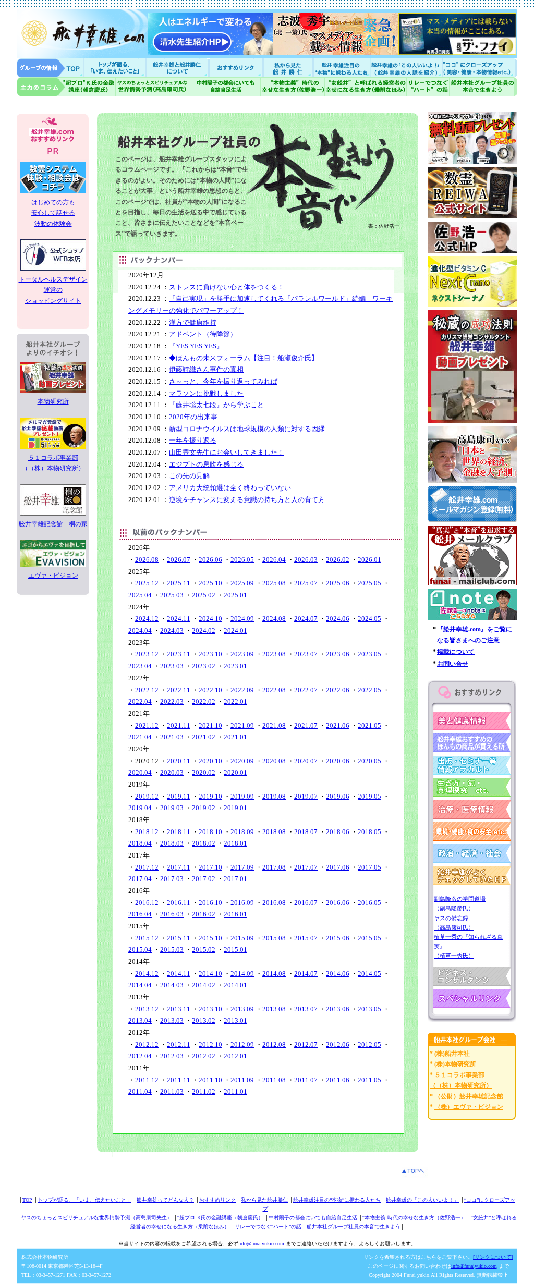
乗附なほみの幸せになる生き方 (365, 86)
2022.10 (210, 690)
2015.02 (203, 949)
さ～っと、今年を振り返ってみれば (223, 381)
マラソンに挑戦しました (206, 393)
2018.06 (337, 832)
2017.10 (210, 867)
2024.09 (242, 618)
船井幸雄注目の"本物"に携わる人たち (340, 67)
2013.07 (306, 1009)
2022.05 (369, 690)
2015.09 (242, 938)
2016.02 (203, 914)
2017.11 (178, 867)
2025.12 (147, 583)
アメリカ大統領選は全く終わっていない (230, 488)
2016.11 (178, 903)
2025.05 (369, 583)
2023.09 (242, 654)
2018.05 (369, 832)
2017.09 (242, 867)
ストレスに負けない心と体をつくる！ (226, 287)
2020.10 (210, 761)
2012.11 (178, 1044)
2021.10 (210, 725)
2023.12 (147, 654)
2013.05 (369, 1009)
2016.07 (306, 903)
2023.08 (274, 654)
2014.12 (147, 973)
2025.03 (172, 595)
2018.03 (172, 843)
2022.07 (306, 690)
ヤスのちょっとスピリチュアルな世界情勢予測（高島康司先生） (96, 1217)
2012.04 (140, 1056)
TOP (27, 1200)
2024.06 (337, 618)
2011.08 (274, 1080)
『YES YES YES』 (196, 346)
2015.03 (172, 949)
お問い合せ (452, 663)
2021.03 (172, 737)
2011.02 (203, 1091)
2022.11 (178, 690)
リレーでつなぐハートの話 (427, 86)
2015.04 (140, 949)
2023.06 (337, 654)
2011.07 (306, 1080)
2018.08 (274, 832)
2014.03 (172, 985)
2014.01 (235, 985)
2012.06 (337, 1044)
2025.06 (337, 583)
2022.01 (235, 701)
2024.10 (210, 618)
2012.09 (242, 1044)
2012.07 (306, 1044)
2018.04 (140, 843)
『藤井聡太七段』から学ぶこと (216, 405)
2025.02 (203, 595)
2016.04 (140, 914)
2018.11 (178, 832)
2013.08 (274, 1009)
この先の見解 (189, 476)
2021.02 (203, 737)
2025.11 (178, 583)
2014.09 (242, 973)
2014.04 (140, 985)
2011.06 (337, 1080)
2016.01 (235, 914)
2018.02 (203, 843)
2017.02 (203, 879)
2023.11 (178, 654)
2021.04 (140, 737)
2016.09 (242, 903)
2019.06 (337, 796)
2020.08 (274, 761)
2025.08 (274, 583)
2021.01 (235, 737)
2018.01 (235, 843)
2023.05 (369, 654)
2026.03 (306, 560)
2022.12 (147, 690)
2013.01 (235, 1020)
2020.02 (203, 772)
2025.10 (210, 583)
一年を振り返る (192, 440)
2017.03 (172, 879)
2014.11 (178, 973)
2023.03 (172, 666)
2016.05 (369, 903)
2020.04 (140, 772)
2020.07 (306, 761)
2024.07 (306, 618)
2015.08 (274, 938)
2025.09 (242, 583)
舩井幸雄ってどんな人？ (165, 1200)
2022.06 (337, 690)
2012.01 (235, 1056)
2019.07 (306, 796)
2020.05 (369, 761)
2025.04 (140, 595)
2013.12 (147, 1009)
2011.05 (369, 1080)
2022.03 (172, 701)
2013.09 (242, 1009)
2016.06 (337, 903)
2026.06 (210, 560)
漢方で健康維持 (192, 322)
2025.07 (306, 583)
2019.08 (274, 796)
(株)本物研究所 (455, 1064)
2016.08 (274, 903)
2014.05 (369, 973)
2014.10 (210, 973)
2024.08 (274, 618)
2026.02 (337, 560)
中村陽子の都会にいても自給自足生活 (226, 86)
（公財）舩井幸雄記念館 (468, 1096)
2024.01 (235, 630)
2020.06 (337, 761)
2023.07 (306, 654)
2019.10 (210, 796)
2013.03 (172, 1020)
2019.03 (172, 808)
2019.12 (147, 796)
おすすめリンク (237, 67)
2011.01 (235, 1091)
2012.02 (203, 1056)
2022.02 (203, 701)
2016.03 (172, 914)
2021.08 (274, 725)
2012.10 (210, 1044)
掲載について (456, 651)
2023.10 (210, 654)
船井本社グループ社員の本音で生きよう (353, 1226)
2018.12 (147, 832)
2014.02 (203, 985)
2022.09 (242, 690)
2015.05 (369, 938)
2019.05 (369, 796)
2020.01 (235, 772)
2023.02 (203, 666)
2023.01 (235, 666)
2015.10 (210, 938)
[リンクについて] (493, 1257)
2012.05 (369, 1044)
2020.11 (178, 761)
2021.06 (337, 725)
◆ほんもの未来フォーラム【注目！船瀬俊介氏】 (243, 358)
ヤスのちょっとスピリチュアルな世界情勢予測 (153, 86)
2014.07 (306, 973)
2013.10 (210, 1009)
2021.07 (306, 725)
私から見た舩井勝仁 (288, 67)
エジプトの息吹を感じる (206, 464)
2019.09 (242, 796)
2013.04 (140, 1020)
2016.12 (147, 903)
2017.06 (337, 867)
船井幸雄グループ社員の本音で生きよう (483, 86)
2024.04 (140, 630)
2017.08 (274, 867)
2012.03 (172, 1056)
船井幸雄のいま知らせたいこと (115, 67)
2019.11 (178, 796)
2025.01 (235, 595)
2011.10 (210, 1080)
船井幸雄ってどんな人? (178, 67)
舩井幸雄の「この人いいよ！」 (422, 1200)
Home (50, 67)
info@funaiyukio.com (261, 1243)
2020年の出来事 (193, 417)
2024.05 (369, 618)
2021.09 (242, 725)
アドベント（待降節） (203, 334)
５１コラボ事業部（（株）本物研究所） (53, 463)
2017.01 (235, 879)
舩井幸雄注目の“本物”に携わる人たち (337, 1200)
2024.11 (178, 618)
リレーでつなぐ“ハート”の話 (268, 1226)
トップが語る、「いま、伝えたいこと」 (84, 1200)
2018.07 (306, 832)
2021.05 (369, 725)
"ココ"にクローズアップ (479, 67)
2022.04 (140, 701)
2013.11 (178, 1009)
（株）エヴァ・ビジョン (468, 1106)
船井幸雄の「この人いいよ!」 (405, 67)
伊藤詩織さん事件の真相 (206, 369)
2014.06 (337, 973)
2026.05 (242, 560)
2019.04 (140, 808)
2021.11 (178, 725)
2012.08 (274, 1044)
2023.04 (140, 666)
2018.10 (210, 832)
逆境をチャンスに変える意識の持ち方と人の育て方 (247, 500)
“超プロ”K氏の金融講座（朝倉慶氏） (220, 1217)
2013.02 (203, 1020)
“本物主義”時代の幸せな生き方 (292, 86)
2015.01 (235, 949)
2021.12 (147, 725)
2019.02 (203, 808)
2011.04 (140, 1091)
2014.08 (274, 973)
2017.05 (369, 867)
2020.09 (242, 761)
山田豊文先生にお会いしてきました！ (226, 452)
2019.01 (235, 808)
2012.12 (147, 1044)
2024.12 (147, 618)
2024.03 (172, 630)
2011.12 (147, 1080)
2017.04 (140, 879)
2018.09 (242, 832)
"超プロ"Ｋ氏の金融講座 (66, 86)
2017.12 (147, 867)
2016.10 (210, 903)
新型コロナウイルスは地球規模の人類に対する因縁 (247, 429)
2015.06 (337, 938)
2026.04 (274, 560)
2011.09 (242, 1080)
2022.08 (274, 690)
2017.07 (306, 867)
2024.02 (203, 630)
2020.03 (172, 772)
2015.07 (306, 938)
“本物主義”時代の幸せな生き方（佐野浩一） (414, 1217)
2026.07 (178, 560)
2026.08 (147, 560)
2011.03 (172, 1091)
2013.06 (337, 1009)
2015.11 (178, 938)
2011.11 (178, 1080)
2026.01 (369, 560)
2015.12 (147, 938)
